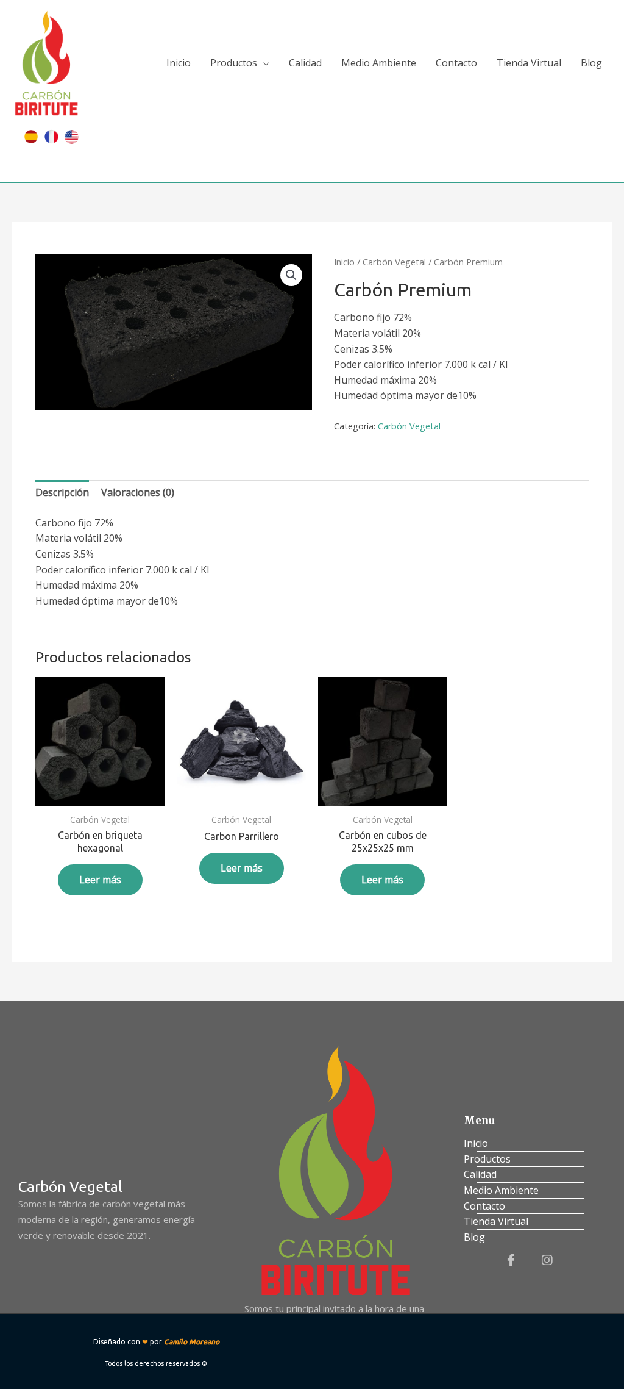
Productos (233, 63)
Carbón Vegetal (394, 262)
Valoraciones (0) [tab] (137, 492)
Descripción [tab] (62, 492)
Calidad (305, 63)
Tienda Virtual (529, 63)
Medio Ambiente (378, 63)
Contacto (456, 63)
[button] (291, 275)
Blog (591, 63)
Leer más (100, 879)
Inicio (178, 63)
